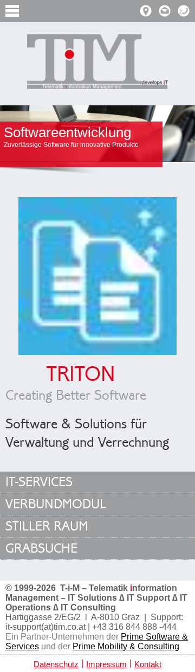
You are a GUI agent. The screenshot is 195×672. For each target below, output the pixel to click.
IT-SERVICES (39, 482)
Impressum (106, 664)
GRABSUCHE (41, 548)
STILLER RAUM (46, 526)
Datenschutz (56, 664)
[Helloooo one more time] (97, 63)
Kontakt (147, 664)
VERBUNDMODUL (55, 504)
